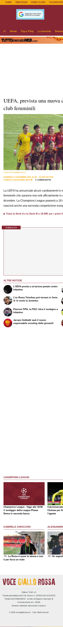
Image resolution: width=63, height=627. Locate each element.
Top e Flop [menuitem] (27, 31)
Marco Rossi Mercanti (18, 180)
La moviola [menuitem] (44, 31)
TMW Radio (21, 2)
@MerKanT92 (44, 180)
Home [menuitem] (13, 31)
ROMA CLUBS (38, 2)
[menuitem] (4, 31)
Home (8, 2)
